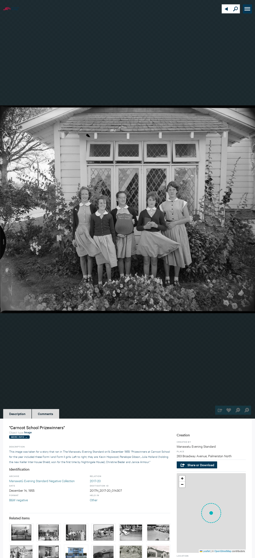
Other (93, 500)
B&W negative (18, 500)
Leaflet (206, 551)
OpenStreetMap (222, 551)
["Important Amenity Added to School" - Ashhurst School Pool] (158, 532)
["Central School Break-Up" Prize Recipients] (76, 532)
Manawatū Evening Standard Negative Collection (42, 481)
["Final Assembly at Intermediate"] (49, 532)
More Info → (19, 436)
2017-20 (95, 481)
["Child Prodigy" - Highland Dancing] (21, 532)
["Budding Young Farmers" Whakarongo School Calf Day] (103, 532)
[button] (211, 513)
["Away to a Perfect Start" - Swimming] (131, 532)
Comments (45, 413)
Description (17, 413)
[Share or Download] (219, 410)
